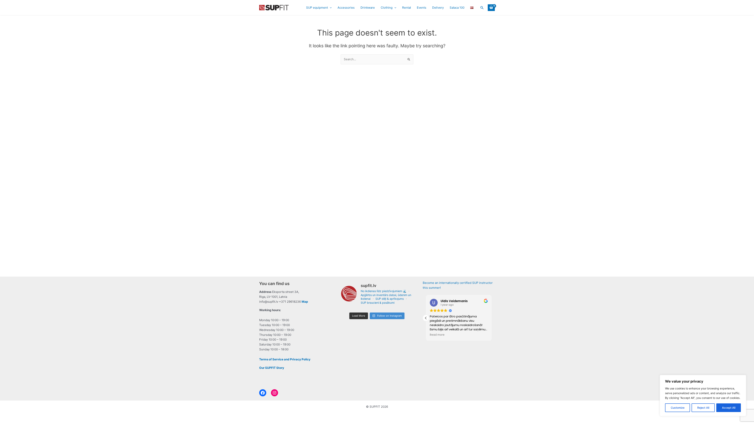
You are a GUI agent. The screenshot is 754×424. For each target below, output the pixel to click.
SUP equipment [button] (317, 7)
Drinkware (368, 7)
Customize (677, 407)
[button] (330, 8)
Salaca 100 (457, 7)
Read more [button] (437, 335)
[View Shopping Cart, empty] (491, 7)
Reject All (703, 407)
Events (421, 7)
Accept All (728, 407)
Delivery (438, 7)
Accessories (346, 7)
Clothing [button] (387, 7)
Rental (406, 7)
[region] (703, 395)
